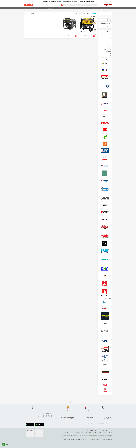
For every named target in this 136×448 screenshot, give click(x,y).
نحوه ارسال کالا (71, 8)
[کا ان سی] (105, 268)
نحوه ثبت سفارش (64, 8)
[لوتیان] (105, 330)
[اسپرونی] (105, 77)
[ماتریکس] (105, 341)
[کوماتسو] (105, 315)
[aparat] (51, 416)
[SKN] (105, 136)
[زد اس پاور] (105, 244)
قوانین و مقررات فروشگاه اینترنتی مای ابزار (54, 8)
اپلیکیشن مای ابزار (83, 8)
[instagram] (49, 416)
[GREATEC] (105, 115)
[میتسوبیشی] (105, 364)
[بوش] (105, 158)
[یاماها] (105, 390)
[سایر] (105, 251)
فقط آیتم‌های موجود (104, 19)
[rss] (41, 416)
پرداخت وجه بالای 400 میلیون (102, 8)
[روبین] (105, 227)
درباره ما (25, 8)
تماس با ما (30, 8)
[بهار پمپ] (105, 165)
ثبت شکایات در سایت (43, 8)
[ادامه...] (94, 36)
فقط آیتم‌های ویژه (104, 26)
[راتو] (105, 212)
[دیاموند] (105, 205)
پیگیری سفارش (36, 8)
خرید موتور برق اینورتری (99, 11)
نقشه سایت (72, 418)
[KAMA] (105, 122)
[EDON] (105, 110)
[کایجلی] (105, 292)
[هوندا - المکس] (105, 385)
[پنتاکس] (105, 189)
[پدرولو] (105, 180)
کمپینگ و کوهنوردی (92, 8)
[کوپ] (105, 308)
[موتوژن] (105, 357)
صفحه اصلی (109, 8)
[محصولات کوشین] (105, 349)
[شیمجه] (105, 260)
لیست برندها (108, 59)
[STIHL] (105, 143)
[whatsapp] (46, 416)
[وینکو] (105, 379)
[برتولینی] (105, 150)
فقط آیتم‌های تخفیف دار (103, 23)
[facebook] (44, 416)
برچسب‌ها (106, 11)
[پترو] (105, 173)
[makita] (105, 129)
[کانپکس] (105, 276)
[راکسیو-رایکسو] (105, 220)
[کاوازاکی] (105, 283)
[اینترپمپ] (105, 94)
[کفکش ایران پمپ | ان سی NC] (105, 302)
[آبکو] (105, 70)
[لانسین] (105, 323)
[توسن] (105, 198)
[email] (39, 416)
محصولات (77, 8)
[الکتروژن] (105, 86)
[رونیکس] (105, 236)
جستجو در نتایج (108, 14)
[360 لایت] (105, 63)
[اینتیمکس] (105, 103)
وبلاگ (110, 35)
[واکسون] (105, 371)
